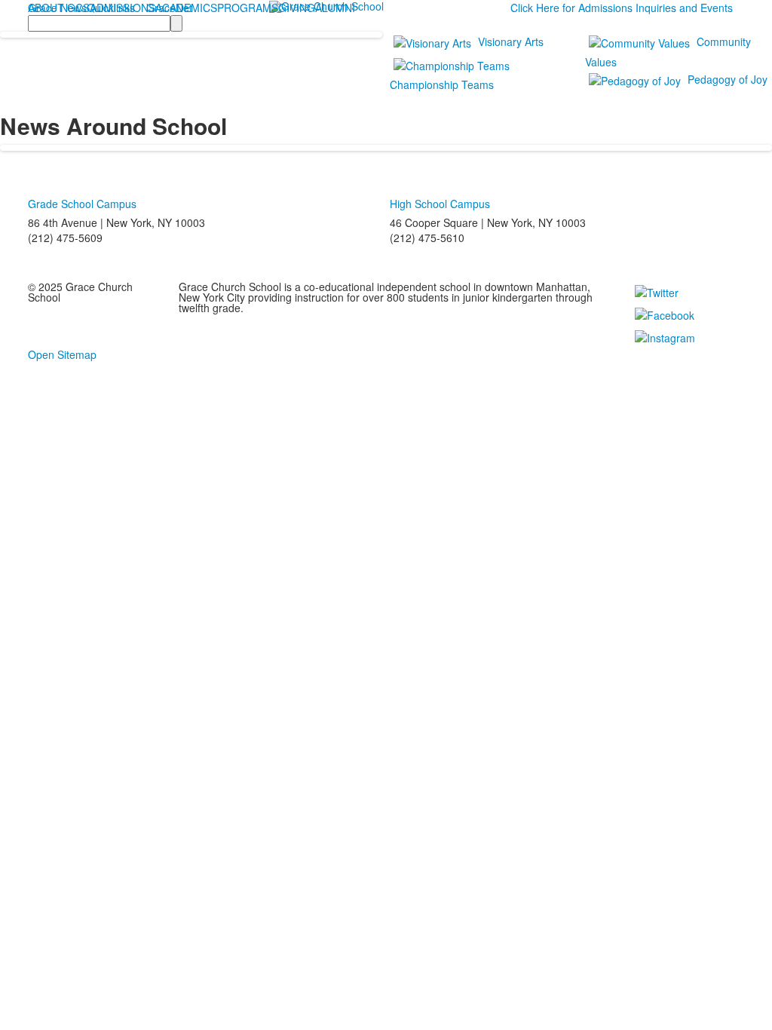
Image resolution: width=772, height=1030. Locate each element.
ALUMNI (335, 7)
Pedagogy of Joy (727, 79)
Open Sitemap (62, 354)
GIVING (296, 7)
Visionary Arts (511, 41)
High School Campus (440, 203)
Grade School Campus (82, 203)
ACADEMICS (186, 7)
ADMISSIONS (122, 7)
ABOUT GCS (59, 7)
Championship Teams (442, 84)
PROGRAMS (247, 7)
